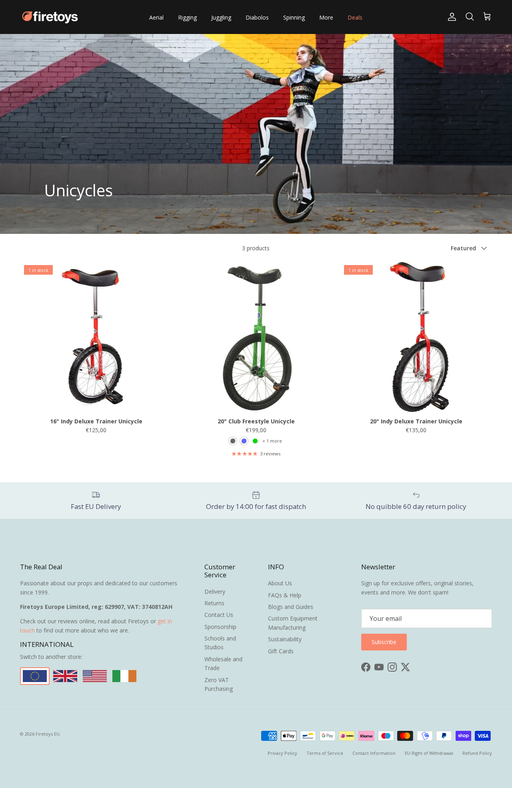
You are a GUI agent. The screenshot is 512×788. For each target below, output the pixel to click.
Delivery (214, 591)
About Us (280, 583)
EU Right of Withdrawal (429, 753)
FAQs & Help (284, 595)
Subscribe (384, 642)
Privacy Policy (282, 753)
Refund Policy (477, 753)
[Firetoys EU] (50, 17)
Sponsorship (220, 626)
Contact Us (218, 614)
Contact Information (374, 753)
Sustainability (285, 639)
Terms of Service (324, 753)
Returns (214, 603)
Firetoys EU (48, 734)
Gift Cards (281, 651)
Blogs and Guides (290, 606)
